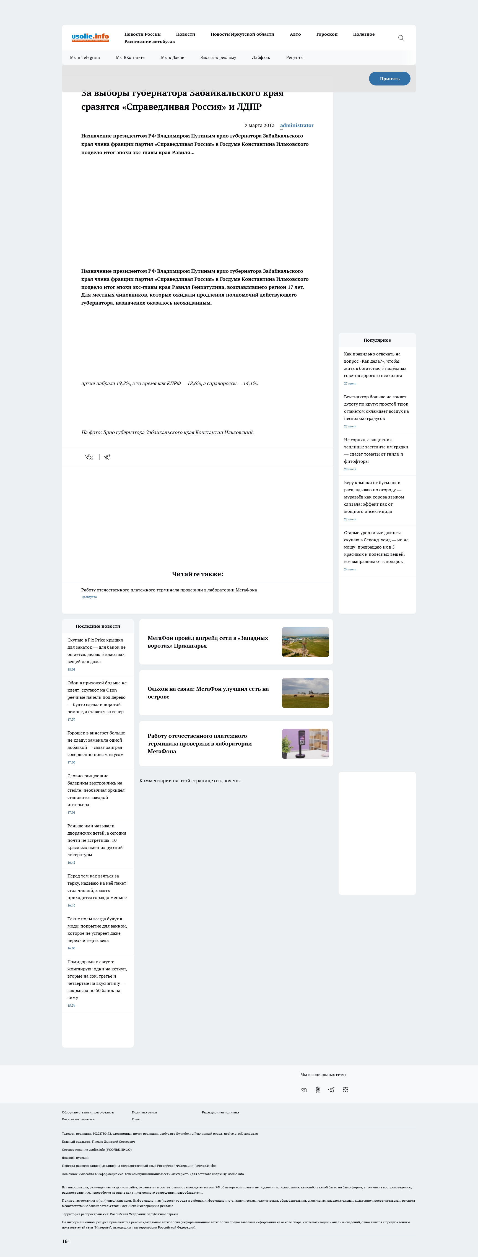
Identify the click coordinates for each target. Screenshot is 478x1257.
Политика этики (144, 1112)
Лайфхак (261, 57)
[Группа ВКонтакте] (304, 1089)
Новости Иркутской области (242, 34)
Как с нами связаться (78, 1119)
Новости (185, 34)
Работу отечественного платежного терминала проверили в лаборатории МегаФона (169, 593)
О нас (136, 1119)
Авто (295, 34)
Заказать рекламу (219, 57)
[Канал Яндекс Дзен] (345, 1089)
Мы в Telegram (85, 57)
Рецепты (295, 57)
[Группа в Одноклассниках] (318, 1089)
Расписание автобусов (149, 41)
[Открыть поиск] (400, 37)
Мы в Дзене (173, 57)
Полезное (364, 34)
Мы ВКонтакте (130, 57)
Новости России (142, 34)
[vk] (90, 457)
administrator (297, 125)
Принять (390, 78)
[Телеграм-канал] (332, 1089)
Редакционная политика (220, 1112)
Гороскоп (327, 34)
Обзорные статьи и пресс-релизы (88, 1112)
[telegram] (108, 457)
